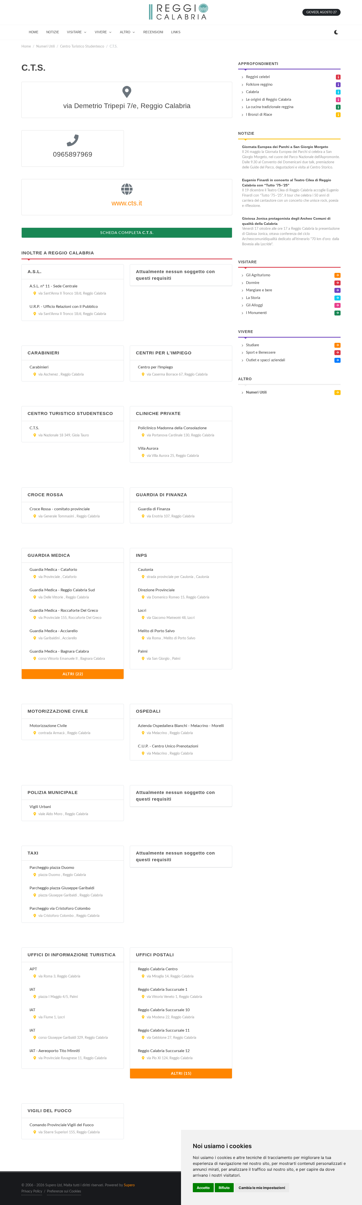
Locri (142, 610)
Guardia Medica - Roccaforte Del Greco (64, 610)
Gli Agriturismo (258, 275)
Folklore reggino (259, 84)
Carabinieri (39, 367)
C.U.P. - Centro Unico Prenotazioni (168, 746)
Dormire (252, 283)
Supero (129, 1185)
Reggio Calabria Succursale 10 (164, 1010)
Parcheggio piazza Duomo (52, 868)
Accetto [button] (203, 1188)
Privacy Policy (31, 1191)
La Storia (253, 298)
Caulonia (145, 570)
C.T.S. (34, 428)
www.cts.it (127, 203)
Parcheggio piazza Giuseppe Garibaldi (62, 888)
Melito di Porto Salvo (156, 631)
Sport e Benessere (261, 352)
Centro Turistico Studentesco (82, 46)
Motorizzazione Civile (48, 726)
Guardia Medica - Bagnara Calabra (59, 651)
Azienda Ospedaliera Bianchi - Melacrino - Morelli (181, 726)
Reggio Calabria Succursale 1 (162, 989)
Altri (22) (73, 674)
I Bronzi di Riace (259, 114)
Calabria (252, 92)
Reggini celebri (258, 77)
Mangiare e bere (259, 290)
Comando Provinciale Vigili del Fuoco (62, 1125)
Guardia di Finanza (154, 509)
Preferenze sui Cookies (64, 1191)
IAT (32, 989)
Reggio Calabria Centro (158, 969)
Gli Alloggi (254, 305)
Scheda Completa (127, 233)
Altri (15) (181, 1073)
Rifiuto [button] (224, 1188)
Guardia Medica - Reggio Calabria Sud (62, 590)
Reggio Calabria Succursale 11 (164, 1030)
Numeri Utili (45, 46)
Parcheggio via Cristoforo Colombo (60, 908)
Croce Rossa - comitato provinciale (60, 509)
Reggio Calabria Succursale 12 (164, 1051)
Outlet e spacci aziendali (265, 360)
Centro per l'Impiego (155, 367)
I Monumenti (256, 313)
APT (33, 969)
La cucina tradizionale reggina (269, 107)
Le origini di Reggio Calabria (268, 99)
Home (26, 46)
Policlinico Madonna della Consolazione (172, 428)
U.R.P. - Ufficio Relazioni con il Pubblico (64, 307)
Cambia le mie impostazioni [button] (262, 1188)
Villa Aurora (148, 448)
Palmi (143, 651)
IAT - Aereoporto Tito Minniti (55, 1051)
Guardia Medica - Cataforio (53, 570)
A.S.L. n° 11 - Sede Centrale (53, 286)
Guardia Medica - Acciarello (54, 631)
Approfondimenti (258, 64)
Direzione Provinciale (156, 590)
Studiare (252, 345)
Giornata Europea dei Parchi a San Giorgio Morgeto (285, 147)
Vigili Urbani (40, 807)
